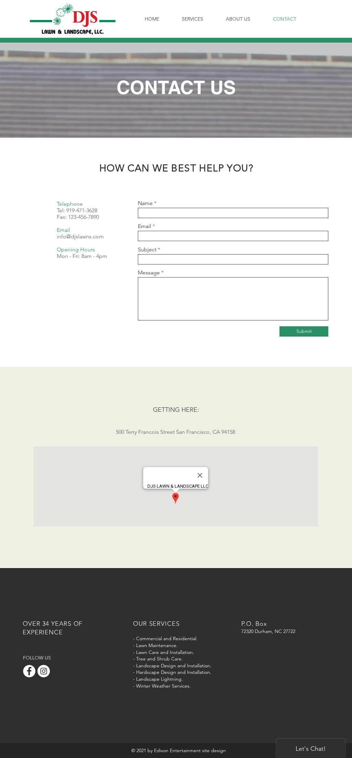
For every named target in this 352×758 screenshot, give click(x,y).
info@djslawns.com (80, 236)
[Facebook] (29, 671)
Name (145, 203)
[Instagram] (43, 671)
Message (149, 272)
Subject (147, 249)
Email (144, 226)
